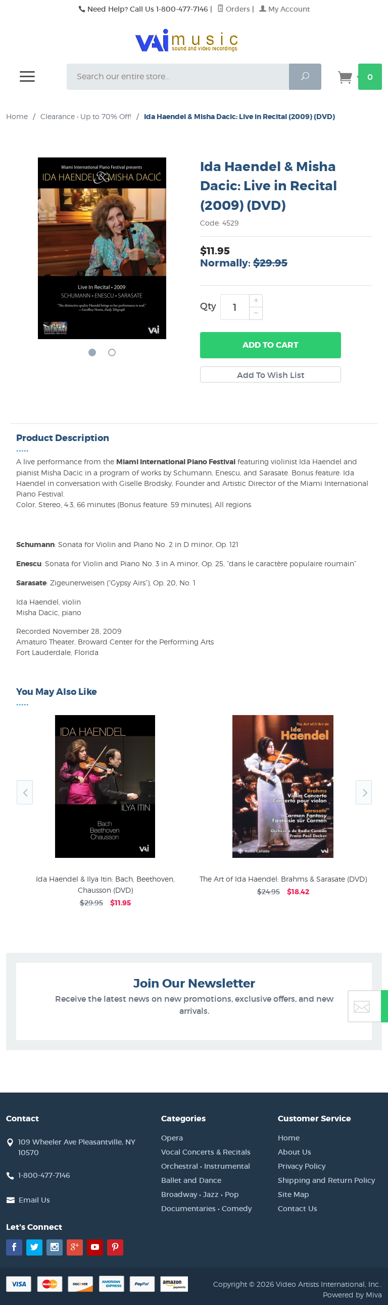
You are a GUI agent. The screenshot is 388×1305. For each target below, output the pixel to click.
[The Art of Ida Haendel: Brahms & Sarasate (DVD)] (283, 857)
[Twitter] (34, 1247)
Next (364, 792)
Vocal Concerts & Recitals (206, 1152)
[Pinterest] (115, 1247)
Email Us (34, 1200)
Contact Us (297, 1208)
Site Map (293, 1194)
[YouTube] (95, 1247)
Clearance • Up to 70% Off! (85, 116)
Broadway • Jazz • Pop (200, 1194)
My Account (288, 9)
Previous (25, 792)
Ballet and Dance (191, 1180)
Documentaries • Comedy (206, 1208)
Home (17, 116)
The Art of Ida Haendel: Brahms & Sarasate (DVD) (283, 879)
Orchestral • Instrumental (205, 1166)
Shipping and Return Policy (326, 1180)
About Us (294, 1152)
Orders (237, 9)
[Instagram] (54, 1247)
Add (271, 345)
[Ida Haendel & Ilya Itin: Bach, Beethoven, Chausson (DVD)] (105, 857)
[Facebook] (14, 1247)
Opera (172, 1138)
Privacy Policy (301, 1166)
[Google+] (75, 1247)
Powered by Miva (352, 1294)
